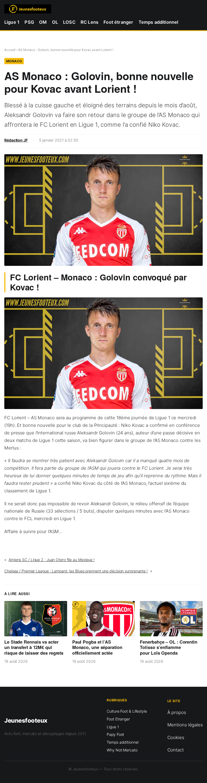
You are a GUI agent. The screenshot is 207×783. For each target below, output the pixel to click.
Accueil (9, 50)
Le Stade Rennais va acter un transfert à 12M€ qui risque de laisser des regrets (33, 647)
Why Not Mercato (122, 750)
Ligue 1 (113, 726)
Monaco (14, 61)
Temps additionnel (122, 742)
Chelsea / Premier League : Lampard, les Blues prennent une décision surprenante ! (76, 571)
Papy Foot (115, 734)
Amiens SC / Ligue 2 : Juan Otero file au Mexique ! (52, 559)
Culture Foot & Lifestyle (127, 711)
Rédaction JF (16, 140)
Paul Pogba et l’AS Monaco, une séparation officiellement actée (97, 647)
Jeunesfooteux (25, 720)
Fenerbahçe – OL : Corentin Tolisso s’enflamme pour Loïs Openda (168, 647)
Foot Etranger (118, 719)
